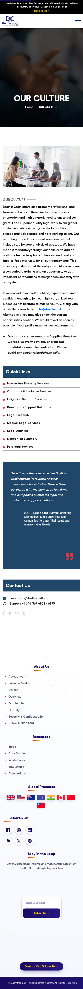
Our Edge (14, 710)
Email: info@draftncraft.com (30, 598)
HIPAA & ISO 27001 (21, 723)
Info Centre (16, 767)
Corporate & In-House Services (29, 391)
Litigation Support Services (27, 399)
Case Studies (17, 753)
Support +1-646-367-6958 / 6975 (32, 603)
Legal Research (18, 415)
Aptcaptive (17, 676)
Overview (14, 696)
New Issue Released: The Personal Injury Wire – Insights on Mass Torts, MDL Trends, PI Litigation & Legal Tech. (41, 7)
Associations (17, 773)
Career (13, 690)
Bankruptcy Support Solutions (29, 407)
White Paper (16, 760)
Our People (16, 703)
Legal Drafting (17, 430)
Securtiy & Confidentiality (26, 716)
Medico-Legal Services (23, 422)
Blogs (12, 746)
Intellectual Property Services (28, 383)
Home (29, 107)
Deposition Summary (22, 438)
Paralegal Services (20, 446)
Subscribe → (41, 913)
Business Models (19, 683)
